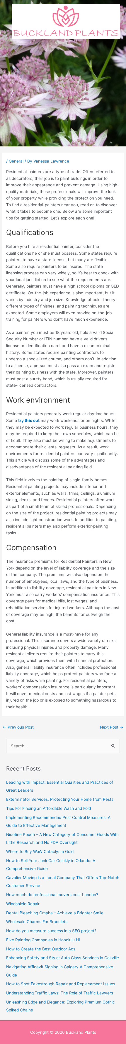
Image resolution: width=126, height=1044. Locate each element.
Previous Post (18, 727)
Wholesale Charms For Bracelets (36, 921)
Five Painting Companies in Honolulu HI (43, 939)
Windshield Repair (23, 903)
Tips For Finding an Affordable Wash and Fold (48, 808)
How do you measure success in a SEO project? (51, 930)
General (16, 161)
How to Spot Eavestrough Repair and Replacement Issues (60, 984)
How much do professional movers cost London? (52, 894)
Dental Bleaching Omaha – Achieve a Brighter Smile (54, 912)
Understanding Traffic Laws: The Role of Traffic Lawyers (59, 993)
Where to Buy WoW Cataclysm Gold (40, 851)
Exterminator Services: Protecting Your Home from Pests (59, 799)
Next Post (111, 727)
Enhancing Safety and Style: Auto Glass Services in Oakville (62, 957)
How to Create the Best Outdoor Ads (40, 949)
